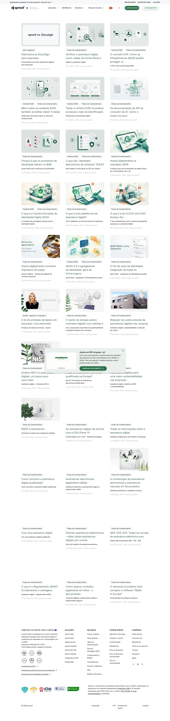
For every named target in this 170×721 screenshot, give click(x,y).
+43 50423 (156, 2)
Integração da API (72, 658)
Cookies (146, 706)
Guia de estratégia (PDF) (93, 650)
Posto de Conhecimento (76, 50)
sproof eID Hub (70, 650)
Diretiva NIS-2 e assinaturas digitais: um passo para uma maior (37, 376)
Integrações (69, 662)
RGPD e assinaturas (32, 428)
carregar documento (91, 368)
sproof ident (69, 638)
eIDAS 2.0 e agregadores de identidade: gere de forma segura (80, 270)
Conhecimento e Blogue (93, 656)
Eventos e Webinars (94, 666)
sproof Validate (70, 654)
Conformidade (115, 642)
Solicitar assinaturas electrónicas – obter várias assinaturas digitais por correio (85, 536)
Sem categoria (29, 50)
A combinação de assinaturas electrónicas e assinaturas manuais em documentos (127, 483)
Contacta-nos (132, 8)
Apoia (134, 658)
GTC (114, 706)
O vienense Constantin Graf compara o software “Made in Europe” (126, 590)
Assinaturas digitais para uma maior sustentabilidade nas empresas (126, 376)
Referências (66, 8)
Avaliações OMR (124, 688)
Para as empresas (116, 650)
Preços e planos (93, 634)
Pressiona (135, 654)
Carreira (135, 650)
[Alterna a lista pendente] (57, 8)
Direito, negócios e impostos (34, 316)
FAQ (88, 670)
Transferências (92, 662)
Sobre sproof (137, 634)
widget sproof (70, 642)
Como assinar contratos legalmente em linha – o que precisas (80, 590)
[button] (114, 8)
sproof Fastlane (71, 646)
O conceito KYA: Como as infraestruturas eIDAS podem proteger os (127, 58)
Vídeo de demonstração (92, 643)
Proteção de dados (122, 707)
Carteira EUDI (116, 50)
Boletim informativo (94, 674)
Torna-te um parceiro (140, 646)
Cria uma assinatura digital (36, 532)
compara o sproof (116, 638)
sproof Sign (69, 634)
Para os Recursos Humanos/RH (116, 655)
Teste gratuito (151, 8)
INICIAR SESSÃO (130, 2)
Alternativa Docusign (117, 634)
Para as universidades (115, 661)
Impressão (96, 706)
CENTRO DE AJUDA (144, 2)
